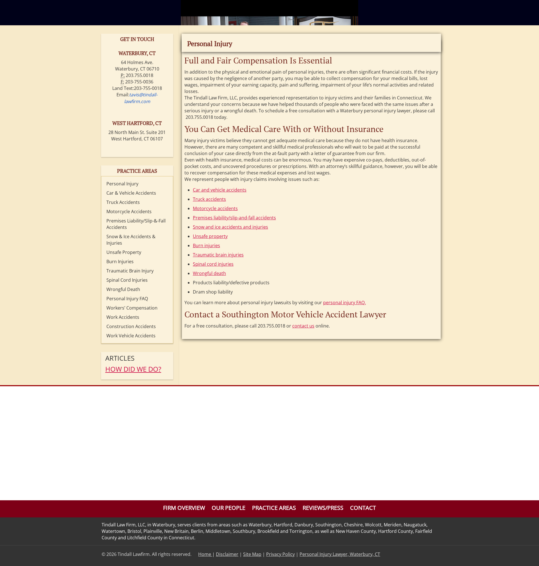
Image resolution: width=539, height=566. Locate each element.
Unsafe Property (123, 252)
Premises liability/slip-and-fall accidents (234, 218)
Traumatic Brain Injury (130, 271)
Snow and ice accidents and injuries (230, 227)
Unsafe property (210, 236)
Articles (119, 358)
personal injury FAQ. (344, 302)
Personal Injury (122, 184)
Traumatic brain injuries (218, 255)
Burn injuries (206, 245)
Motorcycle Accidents (129, 211)
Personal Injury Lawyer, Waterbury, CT (340, 554)
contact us (303, 326)
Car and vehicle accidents (219, 190)
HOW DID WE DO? (133, 369)
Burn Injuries (120, 261)
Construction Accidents (131, 326)
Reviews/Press (323, 508)
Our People (228, 508)
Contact (363, 508)
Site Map (252, 554)
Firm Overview (184, 508)
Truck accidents (209, 199)
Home (205, 554)
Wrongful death (209, 273)
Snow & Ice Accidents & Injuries (131, 239)
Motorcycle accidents (215, 208)
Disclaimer (227, 554)
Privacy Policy (280, 554)
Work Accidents (122, 317)
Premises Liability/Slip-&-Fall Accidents (136, 224)
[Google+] (429, 554)
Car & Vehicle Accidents (131, 193)
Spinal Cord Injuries (127, 280)
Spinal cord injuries (213, 264)
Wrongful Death (123, 289)
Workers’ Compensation (131, 308)
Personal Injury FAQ (127, 298)
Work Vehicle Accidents (131, 336)
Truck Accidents (123, 202)
